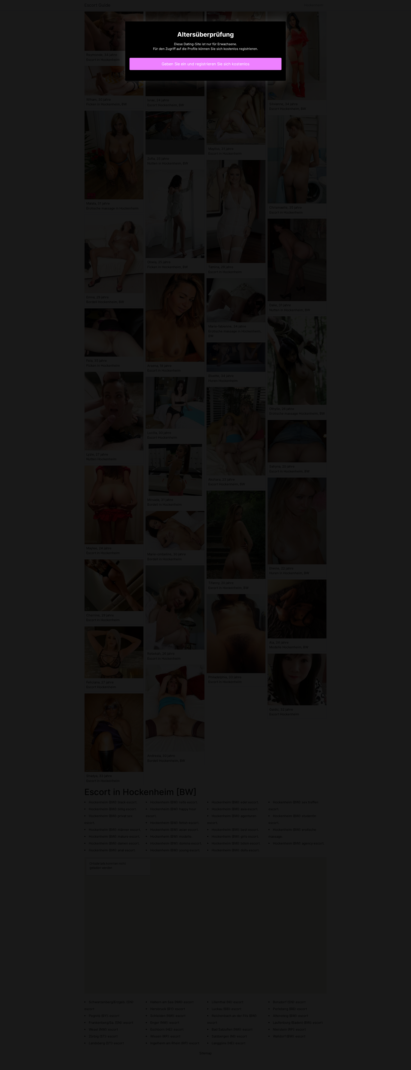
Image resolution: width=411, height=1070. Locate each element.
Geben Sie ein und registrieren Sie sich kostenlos (205, 64)
